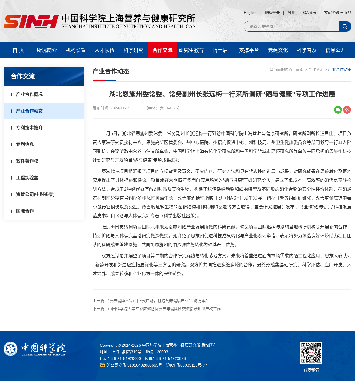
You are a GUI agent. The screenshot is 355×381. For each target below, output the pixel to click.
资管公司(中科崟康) (35, 194)
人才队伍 (105, 50)
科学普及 (307, 50)
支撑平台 (249, 50)
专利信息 (25, 144)
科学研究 (133, 50)
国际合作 (25, 211)
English (250, 12)
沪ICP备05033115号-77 (186, 365)
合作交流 (163, 50)
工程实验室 (27, 177)
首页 (300, 69)
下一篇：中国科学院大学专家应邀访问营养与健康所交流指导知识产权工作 (157, 309)
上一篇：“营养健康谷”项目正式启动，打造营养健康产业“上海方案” (150, 300)
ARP (291, 12)
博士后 (220, 50)
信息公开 (336, 50)
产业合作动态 (29, 111)
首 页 (18, 50)
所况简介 (47, 50)
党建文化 (278, 50)
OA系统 (309, 12)
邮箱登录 (272, 12)
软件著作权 (27, 161)
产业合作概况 (29, 94)
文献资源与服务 (337, 12)
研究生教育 (191, 50)
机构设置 (76, 50)
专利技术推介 (29, 127)
